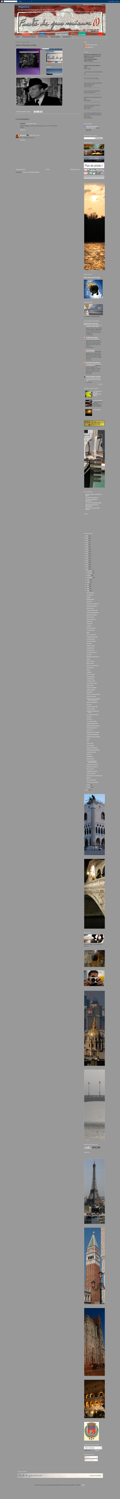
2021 (87, 547)
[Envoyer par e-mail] (34, 112)
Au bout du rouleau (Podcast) (92, 339)
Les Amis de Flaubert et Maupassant (91, 500)
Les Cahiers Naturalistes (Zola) (93, 503)
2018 (87, 553)
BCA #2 (89, 778)
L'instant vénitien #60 (92, 637)
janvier (89, 787)
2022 (87, 544)
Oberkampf (89, 692)
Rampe (88, 597)
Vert (88, 741)
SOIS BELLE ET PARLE (92, 323)
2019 (87, 551)
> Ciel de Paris (96, 409)
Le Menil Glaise (91, 639)
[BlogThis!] (36, 112)
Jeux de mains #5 (91, 619)
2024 (87, 540)
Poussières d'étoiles (92, 606)
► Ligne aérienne (97, 400)
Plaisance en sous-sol (92, 766)
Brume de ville (90, 759)
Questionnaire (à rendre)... (93, 732)
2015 (87, 560)
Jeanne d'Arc (90, 743)
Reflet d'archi (90, 685)
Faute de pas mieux (92, 44)
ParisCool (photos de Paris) (93, 376)
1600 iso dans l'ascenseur (93, 694)
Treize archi (90, 623)
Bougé (88, 659)
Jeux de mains (90, 650)
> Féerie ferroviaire (43, 37)
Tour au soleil (90, 769)
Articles (88, 1457)
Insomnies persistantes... (93, 612)
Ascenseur (89, 719)
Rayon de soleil (91, 645)
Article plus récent (20, 169)
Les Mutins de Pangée (92, 337)
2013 (87, 564)
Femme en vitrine (91, 773)
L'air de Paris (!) (91, 630)
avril (88, 588)
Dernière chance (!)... (92, 652)
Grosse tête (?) (90, 648)
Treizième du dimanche (93, 734)
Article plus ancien (75, 169)
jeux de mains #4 (91, 628)
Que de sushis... (91, 661)
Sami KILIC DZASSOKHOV (93, 362)
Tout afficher (100, 384)
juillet (88, 582)
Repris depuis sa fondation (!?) (94, 775)
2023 (87, 542)
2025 (87, 538)
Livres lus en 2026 (90, 351)
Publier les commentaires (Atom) (31, 172)
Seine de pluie (90, 617)
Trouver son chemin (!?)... (93, 604)
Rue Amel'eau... (91, 592)
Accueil (18, 37)
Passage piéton (91, 676)
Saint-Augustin (90, 745)
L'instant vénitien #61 (92, 610)
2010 (87, 790)
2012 (87, 567)
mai (88, 586)
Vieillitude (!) (90, 756)
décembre (89, 571)
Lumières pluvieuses (91, 128)
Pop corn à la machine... (93, 665)
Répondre (22, 130)
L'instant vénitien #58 (92, 723)
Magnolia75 (23, 135)
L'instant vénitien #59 (92, 706)
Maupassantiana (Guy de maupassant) (91, 505)
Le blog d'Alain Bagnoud (91, 497)
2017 (87, 555)
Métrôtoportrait (90, 599)
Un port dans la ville (92, 683)
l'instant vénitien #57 (92, 728)
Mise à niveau (90, 663)
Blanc (88, 632)
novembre (89, 573)
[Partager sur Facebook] (40, 112)
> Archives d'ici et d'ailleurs (29, 37)
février (88, 785)
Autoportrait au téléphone (93, 750)
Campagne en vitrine (92, 771)
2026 (87, 536)
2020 (87, 549)
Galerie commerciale (92, 748)
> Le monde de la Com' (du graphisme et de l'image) (97, 393)
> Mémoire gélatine (55, 37)
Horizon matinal (91, 709)
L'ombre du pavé (91, 681)
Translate (97, 1450)
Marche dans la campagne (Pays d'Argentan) (93, 699)
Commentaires (90, 1460)
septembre (90, 577)
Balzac (88, 739)
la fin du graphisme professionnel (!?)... (92, 761)
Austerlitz (89, 672)
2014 (87, 562)
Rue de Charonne (91, 780)
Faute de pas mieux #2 (92, 126)
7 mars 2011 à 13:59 (31, 123)
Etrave (88, 670)
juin (88, 584)
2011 (87, 569)
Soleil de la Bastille (91, 687)
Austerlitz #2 (90, 595)
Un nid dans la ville (91, 721)
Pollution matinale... (92, 696)
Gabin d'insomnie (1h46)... (93, 725)
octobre (89, 575)
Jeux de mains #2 (91, 641)
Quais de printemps (92, 615)
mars (88, 590)
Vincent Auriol (90, 667)
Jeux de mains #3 (91, 634)
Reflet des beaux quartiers (93, 736)
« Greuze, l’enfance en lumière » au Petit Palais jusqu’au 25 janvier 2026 (93, 379)
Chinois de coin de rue (92, 764)
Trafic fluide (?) (90, 679)
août (88, 579)
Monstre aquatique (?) (92, 702)
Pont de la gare (90, 674)
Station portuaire (91, 690)
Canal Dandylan (90, 350)
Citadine (89, 626)
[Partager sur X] (38, 112)
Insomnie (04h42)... (92, 752)
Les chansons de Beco (92, 714)
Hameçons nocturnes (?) (93, 656)
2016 (87, 558)
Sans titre (89, 601)
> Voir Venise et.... (66, 37)
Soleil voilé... (90, 621)
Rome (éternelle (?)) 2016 (92, 277)
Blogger (83, 1485)
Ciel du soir (90, 730)
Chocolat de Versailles (92, 782)
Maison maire (90, 608)
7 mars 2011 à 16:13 (34, 135)
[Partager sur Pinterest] (42, 112)
